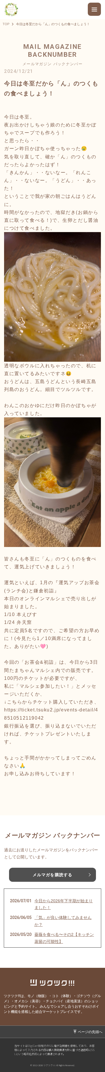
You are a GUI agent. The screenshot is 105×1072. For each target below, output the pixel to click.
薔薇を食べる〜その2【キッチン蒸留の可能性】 (64, 938)
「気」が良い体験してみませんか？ (63, 921)
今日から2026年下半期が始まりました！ (63, 904)
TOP (6, 24)
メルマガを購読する (52, 874)
